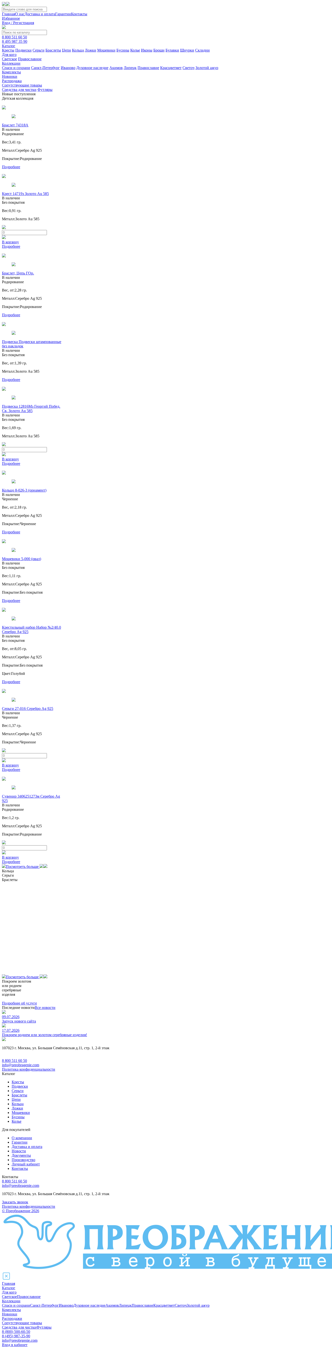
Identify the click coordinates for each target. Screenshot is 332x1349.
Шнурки (187, 50)
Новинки (9, 76)
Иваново (68, 68)
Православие (148, 68)
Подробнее (11, 167)
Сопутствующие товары (22, 85)
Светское (9, 59)
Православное (30, 59)
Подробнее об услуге (19, 1003)
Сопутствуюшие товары (22, 1323)
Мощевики (106, 50)
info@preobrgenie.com (19, 1340)
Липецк (130, 68)
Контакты (79, 14)
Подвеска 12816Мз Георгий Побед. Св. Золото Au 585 (31, 408)
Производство (23, 1160)
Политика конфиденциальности (28, 1069)
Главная (8, 14)
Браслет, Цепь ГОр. (18, 273)
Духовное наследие (92, 68)
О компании (22, 1138)
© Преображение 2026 (20, 1211)
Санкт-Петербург (45, 68)
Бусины (122, 50)
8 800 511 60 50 (14, 37)
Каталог (8, 46)
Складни (202, 50)
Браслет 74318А (15, 125)
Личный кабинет (26, 1164)
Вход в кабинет (14, 1345)
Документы (21, 1155)
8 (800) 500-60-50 (16, 1332)
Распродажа (12, 81)
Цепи (66, 50)
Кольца (78, 50)
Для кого (9, 55)
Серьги (38, 50)
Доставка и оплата (40, 14)
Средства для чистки (19, 90)
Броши (159, 50)
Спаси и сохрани (16, 68)
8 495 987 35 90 (14, 41)
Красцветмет (171, 68)
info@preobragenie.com (20, 1065)
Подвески (23, 50)
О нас (20, 14)
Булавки (172, 50)
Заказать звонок (15, 1202)
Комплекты (11, 72)
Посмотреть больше (23, 866)
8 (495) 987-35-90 (16, 1336)
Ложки (90, 50)
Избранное (11, 18)
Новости (19, 1151)
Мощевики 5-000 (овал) (21, 559)
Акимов (116, 68)
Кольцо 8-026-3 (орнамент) (24, 490)
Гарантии (63, 14)
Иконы (146, 50)
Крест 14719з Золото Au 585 (25, 194)
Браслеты (53, 50)
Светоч (188, 68)
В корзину (10, 242)
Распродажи (12, 1318)
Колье (135, 50)
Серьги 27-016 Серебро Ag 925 (27, 708)
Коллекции (11, 63)
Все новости (45, 1007)
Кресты (8, 50)
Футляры (44, 90)
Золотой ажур (206, 68)
